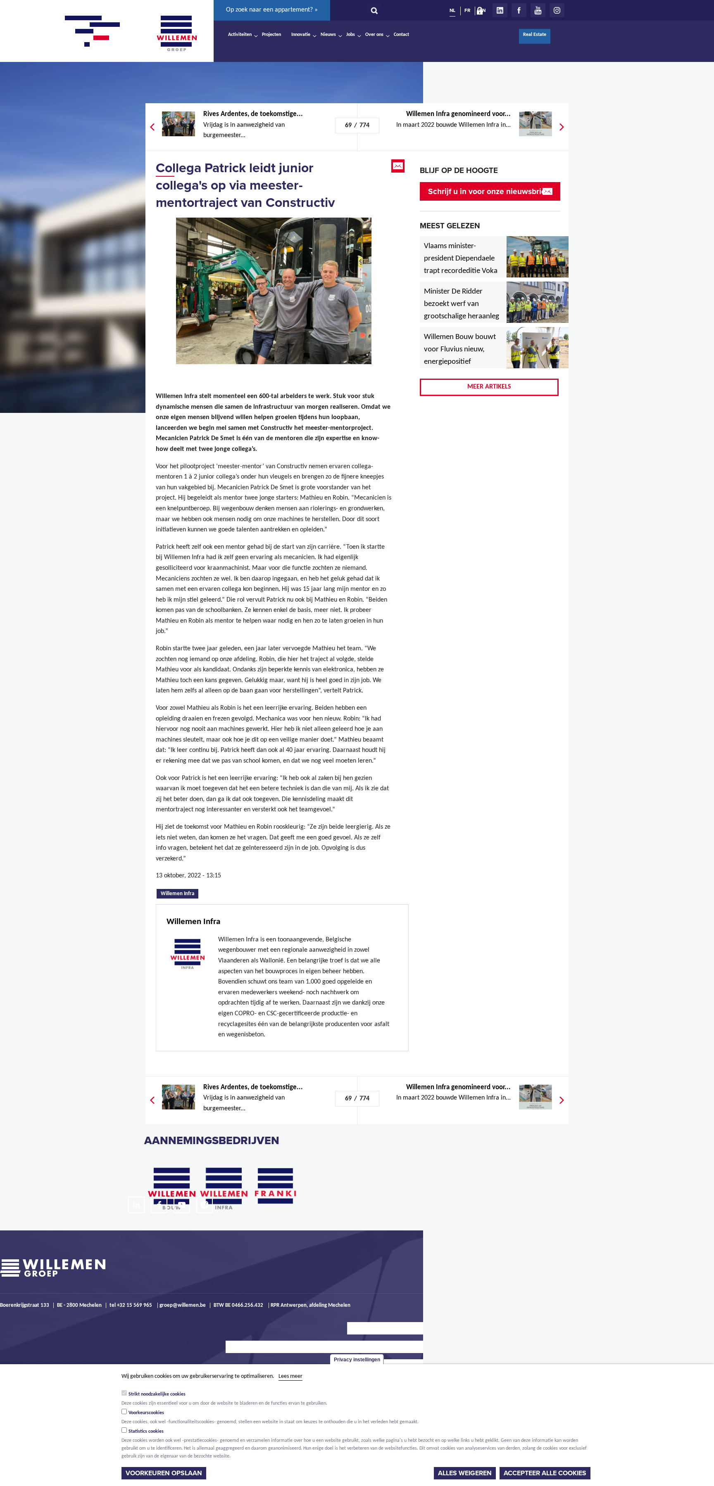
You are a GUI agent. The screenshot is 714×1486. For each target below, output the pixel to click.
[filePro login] (482, 12)
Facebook (519, 10)
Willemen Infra (179, 893)
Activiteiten (240, 34)
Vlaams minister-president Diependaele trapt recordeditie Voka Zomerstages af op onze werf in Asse (461, 271)
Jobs (350, 34)
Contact (401, 34)
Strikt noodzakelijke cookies (157, 1394)
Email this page (398, 166)
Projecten (271, 34)
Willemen (176, 33)
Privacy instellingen (357, 1360)
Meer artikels (489, 387)
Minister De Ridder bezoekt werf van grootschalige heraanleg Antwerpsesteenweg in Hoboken (461, 317)
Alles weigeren (465, 1473)
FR (467, 10)
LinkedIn (500, 10)
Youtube (538, 10)
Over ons (374, 34)
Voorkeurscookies (146, 1412)
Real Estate (534, 34)
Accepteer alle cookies (545, 1473)
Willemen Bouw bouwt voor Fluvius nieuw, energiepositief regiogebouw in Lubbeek (460, 362)
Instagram (557, 10)
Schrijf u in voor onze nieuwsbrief (488, 191)
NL (452, 10)
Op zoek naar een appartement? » (272, 10)
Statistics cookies (146, 1431)
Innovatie (300, 34)
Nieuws (328, 34)
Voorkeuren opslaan (164, 1473)
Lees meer (290, 1376)
